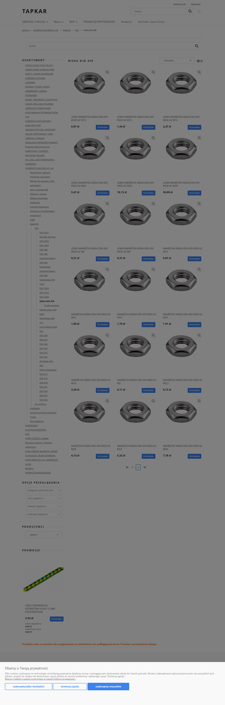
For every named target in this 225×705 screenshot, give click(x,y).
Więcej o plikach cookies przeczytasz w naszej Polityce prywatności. (40, 678)
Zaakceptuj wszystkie (108, 686)
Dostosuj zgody (70, 686)
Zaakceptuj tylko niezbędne (28, 686)
